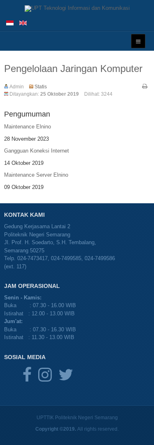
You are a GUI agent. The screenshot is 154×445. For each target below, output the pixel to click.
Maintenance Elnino (27, 127)
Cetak (145, 86)
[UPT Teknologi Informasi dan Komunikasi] (77, 8)
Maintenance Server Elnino (36, 175)
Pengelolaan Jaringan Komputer (73, 68)
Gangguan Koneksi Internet (36, 151)
